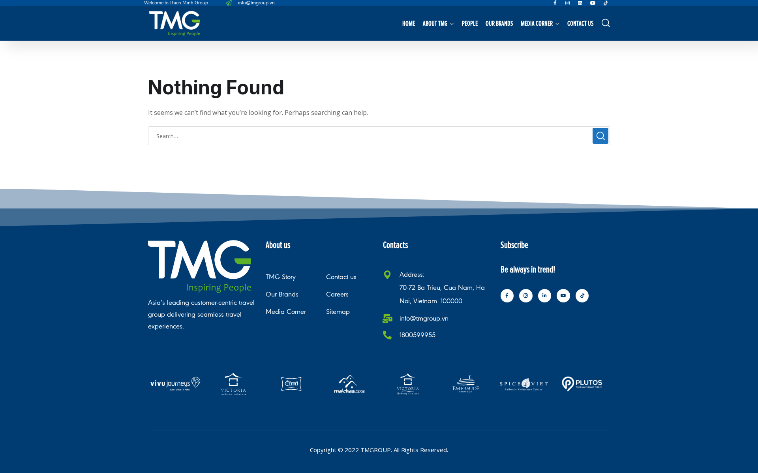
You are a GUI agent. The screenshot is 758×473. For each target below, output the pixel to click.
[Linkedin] (580, 3)
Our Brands (499, 23)
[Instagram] (567, 3)
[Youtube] (593, 3)
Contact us (580, 23)
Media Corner (537, 23)
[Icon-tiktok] (605, 3)
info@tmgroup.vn (424, 318)
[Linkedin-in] (545, 295)
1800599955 (417, 335)
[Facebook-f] (555, 3)
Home (408, 23)
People (470, 23)
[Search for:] (379, 135)
